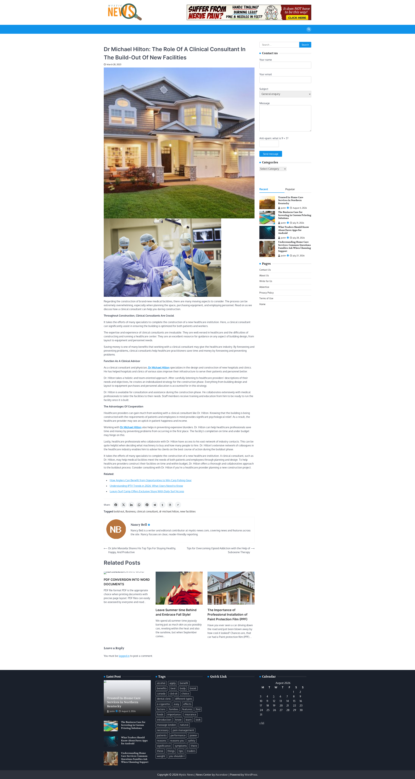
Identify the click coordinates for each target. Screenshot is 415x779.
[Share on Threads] (170, 505)
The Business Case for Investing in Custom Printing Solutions (294, 215)
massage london (166, 724)
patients (161, 735)
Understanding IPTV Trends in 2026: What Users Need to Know (146, 485)
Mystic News (186, 774)
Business (130, 511)
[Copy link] (178, 505)
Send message (270, 153)
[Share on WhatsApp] (139, 505)
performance (178, 735)
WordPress (251, 774)
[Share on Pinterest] (147, 505)
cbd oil (173, 693)
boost (193, 688)
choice (185, 693)
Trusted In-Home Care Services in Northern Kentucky (290, 200)
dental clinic (164, 698)
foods (160, 714)
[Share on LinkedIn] (131, 505)
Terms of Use (266, 298)
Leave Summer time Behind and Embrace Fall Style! (176, 612)
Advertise (264, 286)
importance (174, 714)
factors (161, 709)
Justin (283, 208)
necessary (163, 730)
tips (181, 751)
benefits (161, 688)
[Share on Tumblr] (162, 505)
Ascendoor (221, 774)
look (198, 719)
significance (164, 745)
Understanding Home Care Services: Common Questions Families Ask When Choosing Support (294, 247)
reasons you (177, 740)
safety (191, 740)
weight (161, 756)
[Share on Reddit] (155, 505)
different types (183, 698)
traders (191, 751)
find (198, 709)
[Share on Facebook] (116, 505)
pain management (183, 730)
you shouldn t (177, 756)
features (187, 709)
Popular (290, 189)
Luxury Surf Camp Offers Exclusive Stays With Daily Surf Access (147, 491)
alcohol (161, 683)
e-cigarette (163, 704)
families (173, 709)
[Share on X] (123, 505)
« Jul (261, 722)
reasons (161, 740)
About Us (264, 275)
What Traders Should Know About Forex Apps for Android (293, 230)
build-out (119, 511)
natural (184, 724)
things (171, 751)
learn (189, 719)
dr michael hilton (169, 511)
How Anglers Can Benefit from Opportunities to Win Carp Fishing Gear (151, 480)
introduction (164, 719)
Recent (263, 189)
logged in (124, 655)
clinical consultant (147, 511)
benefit (184, 683)
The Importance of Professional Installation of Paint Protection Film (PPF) (227, 614)
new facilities (188, 511)
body (183, 688)
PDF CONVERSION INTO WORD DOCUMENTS (127, 582)
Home (262, 304)
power (193, 735)
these (160, 751)
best (173, 688)
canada (161, 693)
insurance (190, 714)
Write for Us (265, 281)
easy (176, 704)
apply (172, 683)
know (178, 719)
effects (187, 704)
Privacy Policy (266, 292)
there (194, 745)
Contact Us (265, 269)
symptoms (181, 745)
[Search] (308, 29)
